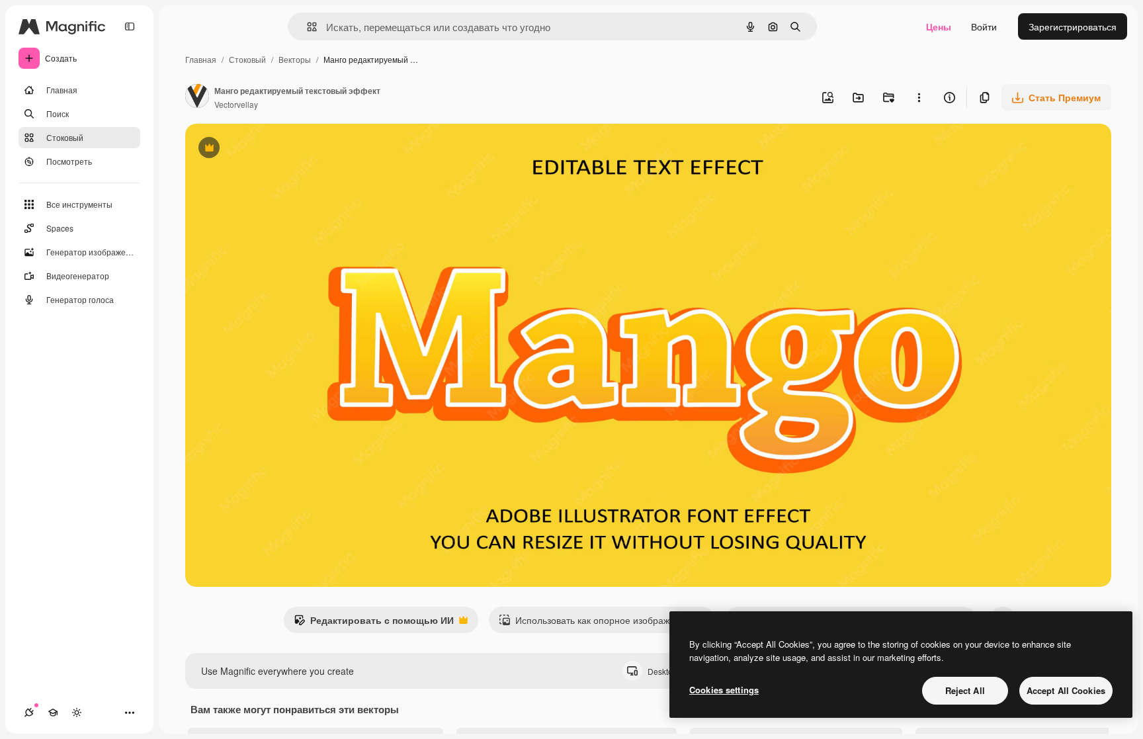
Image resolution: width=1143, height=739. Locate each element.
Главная (200, 59)
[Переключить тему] (76, 712)
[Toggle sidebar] (129, 26)
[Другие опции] (919, 97)
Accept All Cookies (1066, 690)
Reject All (965, 690)
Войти (984, 26)
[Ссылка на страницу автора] (197, 97)
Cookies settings (724, 689)
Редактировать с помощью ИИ (374, 623)
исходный (273, 149)
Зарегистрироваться (1073, 26)
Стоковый (247, 59)
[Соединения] (29, 712)
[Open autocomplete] (306, 27)
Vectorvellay (236, 104)
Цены (938, 26)
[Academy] (53, 712)
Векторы (294, 59)
